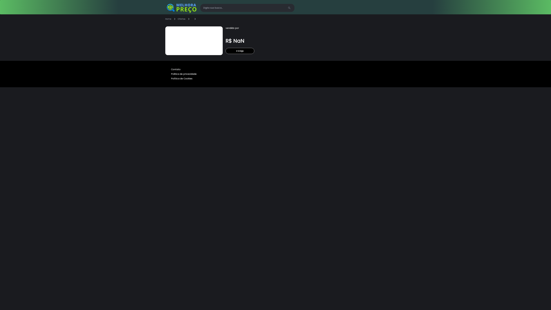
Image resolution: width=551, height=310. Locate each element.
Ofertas (181, 19)
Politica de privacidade (184, 74)
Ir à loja (240, 51)
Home (168, 19)
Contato (176, 69)
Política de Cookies (181, 78)
